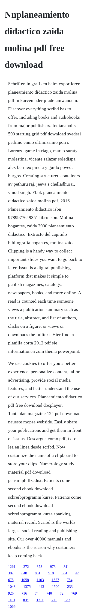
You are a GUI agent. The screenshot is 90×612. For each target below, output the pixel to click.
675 (11, 580)
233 (70, 587)
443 (41, 587)
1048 (11, 587)
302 (11, 573)
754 (69, 580)
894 (26, 600)
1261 (11, 567)
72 (61, 593)
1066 (11, 607)
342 (67, 600)
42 (77, 573)
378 (39, 567)
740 (49, 593)
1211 (40, 600)
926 (11, 593)
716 (24, 593)
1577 (55, 580)
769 (74, 593)
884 (64, 573)
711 (54, 600)
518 (51, 573)
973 (53, 567)
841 (66, 567)
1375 (27, 587)
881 (37, 573)
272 (26, 567)
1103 (40, 580)
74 (37, 593)
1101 (11, 600)
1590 (55, 587)
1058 (25, 580)
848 (24, 573)
